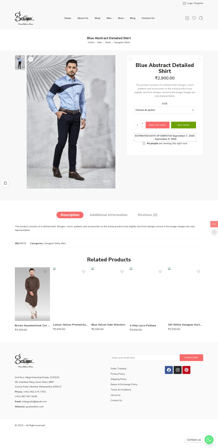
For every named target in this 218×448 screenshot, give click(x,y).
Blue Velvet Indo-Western (108, 324)
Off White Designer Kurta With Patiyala (185, 324)
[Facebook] (169, 370)
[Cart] (187, 18)
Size (165, 103)
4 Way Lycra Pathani (143, 325)
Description (69, 214)
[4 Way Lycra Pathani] (147, 294)
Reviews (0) (148, 214)
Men (109, 18)
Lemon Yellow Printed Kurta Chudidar (70, 324)
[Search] (201, 18)
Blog (132, 18)
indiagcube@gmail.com (31, 401)
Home (67, 18)
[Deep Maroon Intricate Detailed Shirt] (130, 59)
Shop (97, 18)
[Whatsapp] (209, 439)
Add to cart (157, 125)
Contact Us (148, 18)
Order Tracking (118, 368)
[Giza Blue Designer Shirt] (199, 59)
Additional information (109, 214)
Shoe (121, 18)
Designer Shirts (122, 42)
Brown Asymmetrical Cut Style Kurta (32, 325)
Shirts (108, 42)
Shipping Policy (118, 379)
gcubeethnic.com (29, 406)
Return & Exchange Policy (124, 384)
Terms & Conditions (121, 389)
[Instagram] (178, 370)
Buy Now (183, 125)
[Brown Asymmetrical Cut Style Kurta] (32, 294)
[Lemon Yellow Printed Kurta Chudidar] (70, 293)
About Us (82, 18)
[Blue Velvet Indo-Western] (109, 293)
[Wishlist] (30, 59)
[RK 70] (20, 62)
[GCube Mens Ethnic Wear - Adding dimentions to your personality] (24, 18)
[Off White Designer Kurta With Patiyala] (185, 293)
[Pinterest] (186, 370)
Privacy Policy (118, 373)
